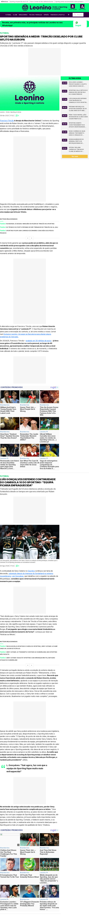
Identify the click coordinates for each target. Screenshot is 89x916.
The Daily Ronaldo (35, 15)
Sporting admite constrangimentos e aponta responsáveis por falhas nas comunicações (77, 125)
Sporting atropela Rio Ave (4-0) (19, 1)
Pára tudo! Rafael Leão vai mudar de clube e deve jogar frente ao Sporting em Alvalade (78, 117)
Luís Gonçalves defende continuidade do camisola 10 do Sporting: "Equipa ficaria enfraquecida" (78, 100)
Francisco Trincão (7, 121)
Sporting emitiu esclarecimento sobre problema (69, 1)
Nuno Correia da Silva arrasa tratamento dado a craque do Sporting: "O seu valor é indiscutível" (78, 133)
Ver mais (75, 156)
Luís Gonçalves (18, 576)
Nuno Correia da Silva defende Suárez (41, 1)
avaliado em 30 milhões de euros (39, 341)
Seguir (78, 25)
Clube (15, 15)
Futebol (8, 15)
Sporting (31, 571)
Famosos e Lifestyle (57, 15)
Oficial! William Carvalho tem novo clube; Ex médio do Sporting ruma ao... (76, 149)
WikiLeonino (23, 15)
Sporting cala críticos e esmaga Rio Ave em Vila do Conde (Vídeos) (78, 92)
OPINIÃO (46, 15)
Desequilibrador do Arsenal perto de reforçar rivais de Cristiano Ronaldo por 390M (78, 141)
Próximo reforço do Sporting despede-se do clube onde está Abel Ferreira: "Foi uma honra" (78, 109)
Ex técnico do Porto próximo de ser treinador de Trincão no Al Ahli (32, 227)
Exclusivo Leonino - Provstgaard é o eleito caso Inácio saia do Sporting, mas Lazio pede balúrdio (78, 84)
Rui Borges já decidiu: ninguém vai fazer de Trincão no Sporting (30, 224)
